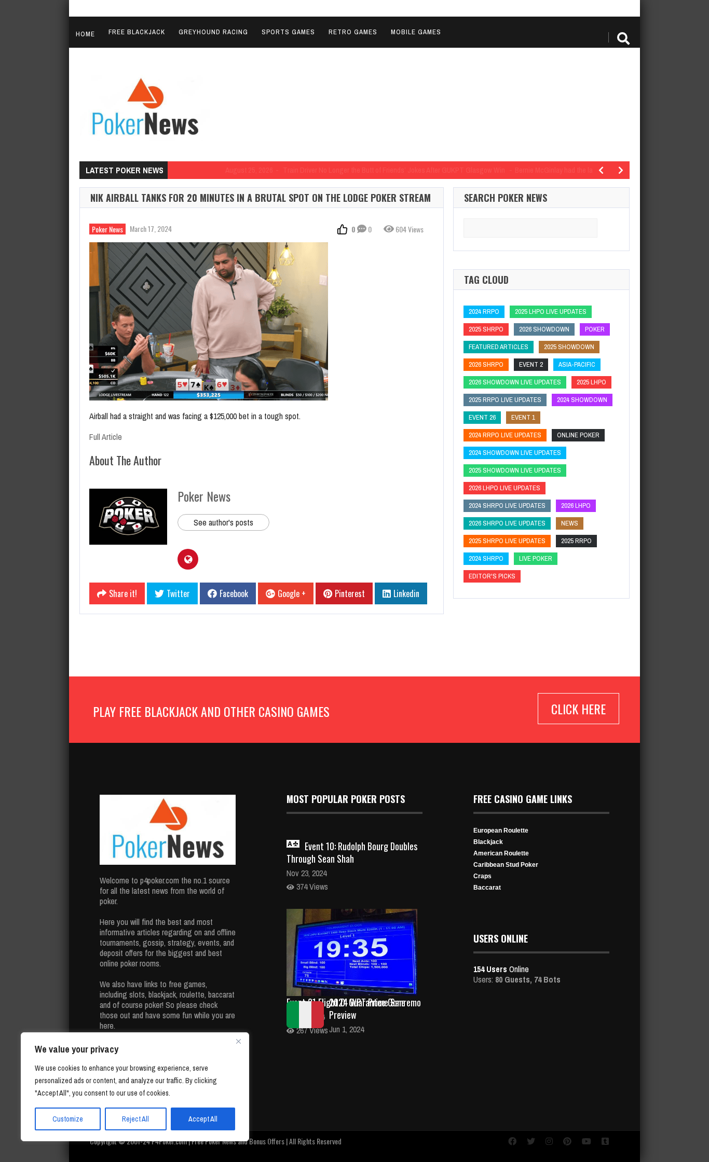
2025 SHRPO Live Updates (507, 540)
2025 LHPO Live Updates (551, 311)
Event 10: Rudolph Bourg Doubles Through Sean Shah (352, 852)
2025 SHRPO (486, 329)
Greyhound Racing (213, 31)
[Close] (238, 1041)
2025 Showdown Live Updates (515, 470)
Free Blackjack (136, 31)
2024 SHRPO (486, 558)
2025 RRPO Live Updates (505, 399)
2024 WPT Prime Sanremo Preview (375, 1008)
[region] (135, 1086)
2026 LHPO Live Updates (504, 487)
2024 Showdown (582, 399)
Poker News (107, 229)
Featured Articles (498, 346)
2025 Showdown (569, 346)
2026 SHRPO (486, 364)
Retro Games (353, 31)
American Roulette (501, 853)
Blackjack (488, 842)
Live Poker (535, 558)
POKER (595, 329)
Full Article (105, 436)
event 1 (523, 417)
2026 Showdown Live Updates (515, 382)
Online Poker (578, 435)
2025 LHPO (591, 382)
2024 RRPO (484, 311)
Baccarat (487, 887)
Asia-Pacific (576, 364)
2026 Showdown (544, 329)
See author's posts (223, 522)
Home (85, 34)
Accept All (202, 1119)
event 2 (531, 364)
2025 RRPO (576, 540)
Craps (482, 876)
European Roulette (500, 830)
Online (501, 969)
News (569, 523)
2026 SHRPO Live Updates (507, 523)
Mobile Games (416, 31)
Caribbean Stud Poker (505, 864)
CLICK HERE (578, 708)
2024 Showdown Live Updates (515, 452)
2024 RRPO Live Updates (505, 435)
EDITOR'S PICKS (492, 576)
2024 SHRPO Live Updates (507, 505)
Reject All (135, 1119)
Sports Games (288, 31)
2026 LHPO (576, 505)
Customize (67, 1119)
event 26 (482, 417)
